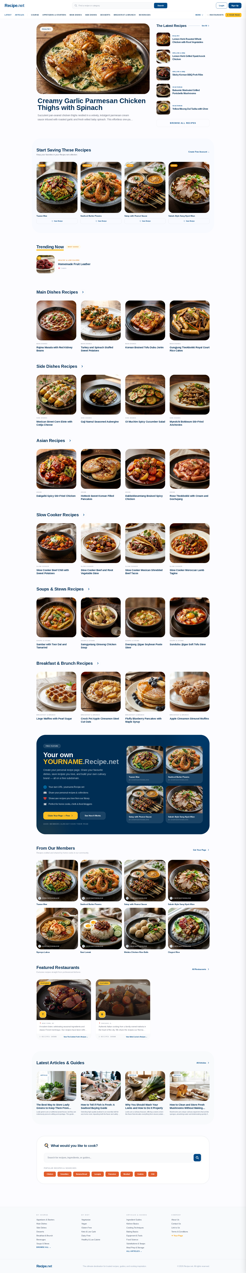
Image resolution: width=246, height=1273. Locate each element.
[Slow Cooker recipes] (83, 515)
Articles (19, 15)
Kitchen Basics (132, 1224)
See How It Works (93, 815)
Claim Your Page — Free (59, 815)
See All (204, 26)
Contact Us (176, 1224)
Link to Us (175, 1227)
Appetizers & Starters (54, 15)
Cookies (140, 1174)
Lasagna (97, 1174)
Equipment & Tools (134, 1235)
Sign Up (235, 5)
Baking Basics (132, 1231)
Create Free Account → (199, 152)
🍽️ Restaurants (215, 15)
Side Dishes (91, 15)
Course (35, 15)
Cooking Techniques (135, 1227)
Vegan (84, 1224)
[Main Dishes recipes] (83, 292)
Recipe (44, 1266)
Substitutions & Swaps (135, 1243)
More (198, 15)
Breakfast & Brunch (125, 15)
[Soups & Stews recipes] (88, 589)
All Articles (201, 1063)
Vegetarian (86, 1220)
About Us (175, 1220)
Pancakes (112, 1174)
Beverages (144, 15)
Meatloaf (126, 1174)
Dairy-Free (86, 1235)
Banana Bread (81, 1174)
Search (160, 5)
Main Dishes (76, 15)
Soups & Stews (42, 1243)
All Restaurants (199, 969)
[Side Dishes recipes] (82, 366)
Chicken (50, 1174)
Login (221, 5)
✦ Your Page (233, 15)
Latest (8, 15)
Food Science (132, 1239)
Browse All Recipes (183, 123)
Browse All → (43, 1247)
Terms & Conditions (179, 1231)
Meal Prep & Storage (135, 1247)
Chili (152, 1174)
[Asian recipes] (70, 440)
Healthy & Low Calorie (90, 1239)
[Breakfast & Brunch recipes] (98, 663)
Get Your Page (199, 850)
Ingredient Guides (134, 1220)
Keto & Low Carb (88, 1231)
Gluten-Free (86, 1227)
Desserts (105, 15)
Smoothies (64, 1174)
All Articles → (134, 1251)
